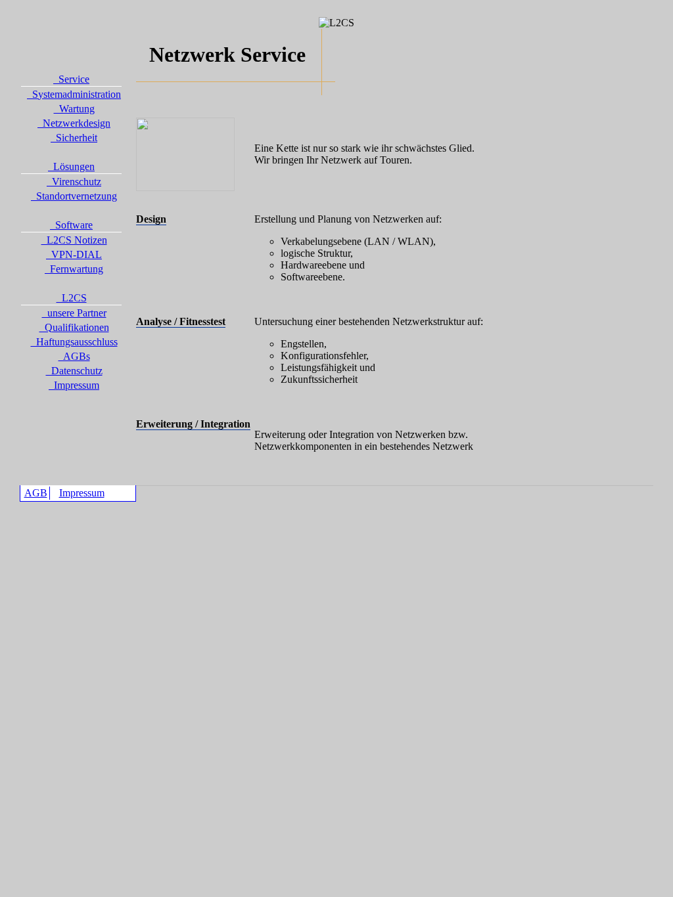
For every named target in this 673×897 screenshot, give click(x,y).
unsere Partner (74, 312)
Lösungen (71, 166)
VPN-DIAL (74, 254)
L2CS (72, 297)
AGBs (74, 356)
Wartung (74, 108)
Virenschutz (74, 181)
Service (71, 79)
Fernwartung (74, 268)
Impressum (74, 385)
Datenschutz (74, 370)
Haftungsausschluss (74, 341)
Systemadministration (74, 94)
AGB (35, 492)
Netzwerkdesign (73, 123)
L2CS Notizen (74, 240)
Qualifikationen (74, 327)
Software (71, 224)
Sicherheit (74, 137)
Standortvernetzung (74, 196)
